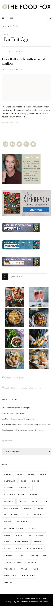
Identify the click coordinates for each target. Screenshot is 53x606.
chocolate (24, 488)
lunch (7, 521)
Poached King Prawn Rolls (13, 413)
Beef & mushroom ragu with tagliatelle (18, 419)
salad (7, 548)
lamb (26, 515)
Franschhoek (11, 508)
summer (8, 555)
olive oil (33, 528)
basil (19, 474)
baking (7, 474)
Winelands (10, 576)
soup (18, 548)
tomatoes (9, 569)
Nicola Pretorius (13, 528)
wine (35, 569)
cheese (35, 481)
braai (31, 474)
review (37, 542)
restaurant (21, 542)
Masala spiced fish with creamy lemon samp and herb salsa (26, 424)
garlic (27, 508)
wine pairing (28, 576)
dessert (8, 501)
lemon (37, 515)
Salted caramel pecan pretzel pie (16, 408)
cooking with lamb (14, 494)
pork (7, 542)
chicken (8, 488)
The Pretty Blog (13, 562)
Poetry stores (35, 535)
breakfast (9, 481)
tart (20, 555)
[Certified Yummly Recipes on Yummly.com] (21, 388)
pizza (19, 535)
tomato (32, 562)
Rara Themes (22, 601)
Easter (22, 501)
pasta (7, 535)
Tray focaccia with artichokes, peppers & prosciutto (23, 430)
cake (23, 481)
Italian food (11, 515)
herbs (40, 508)
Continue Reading (10, 123)
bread (43, 474)
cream (33, 494)
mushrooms (23, 521)
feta (34, 501)
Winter (8, 582)
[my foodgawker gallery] (13, 377)
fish (45, 501)
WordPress (43, 601)
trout (24, 569)
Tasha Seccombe (37, 555)
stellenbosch (34, 548)
